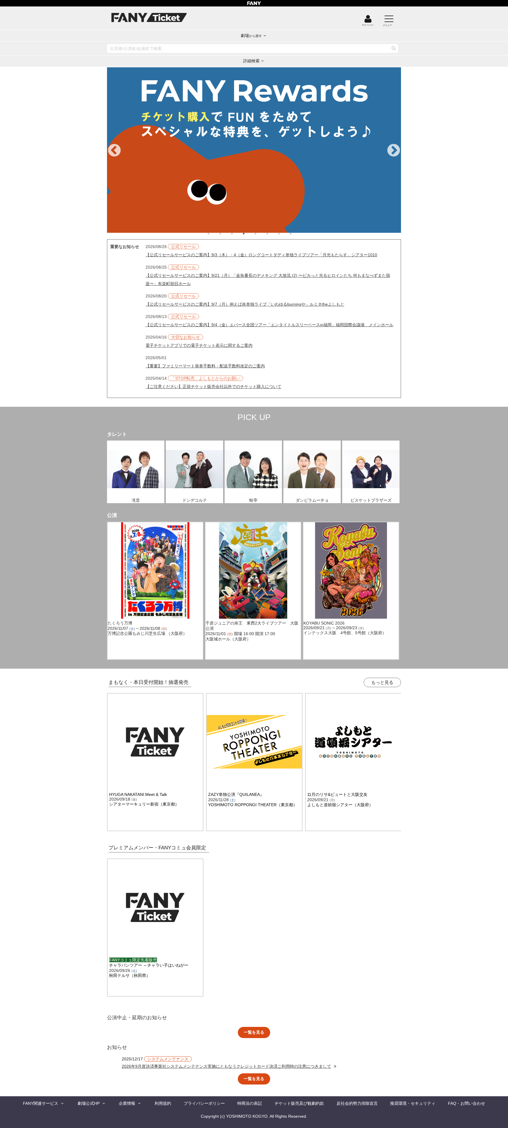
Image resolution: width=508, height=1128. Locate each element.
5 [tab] (261, 233)
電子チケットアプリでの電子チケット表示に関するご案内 (199, 345)
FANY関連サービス (40, 1103)
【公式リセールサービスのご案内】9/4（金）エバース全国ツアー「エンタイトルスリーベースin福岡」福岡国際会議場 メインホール (269, 324)
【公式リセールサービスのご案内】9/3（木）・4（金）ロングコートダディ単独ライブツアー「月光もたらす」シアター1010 (261, 254)
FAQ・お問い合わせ (466, 1103)
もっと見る (382, 682)
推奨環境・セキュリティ (412, 1103)
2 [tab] (226, 233)
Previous (114, 150)
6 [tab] (273, 233)
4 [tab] (249, 233)
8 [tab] (296, 233)
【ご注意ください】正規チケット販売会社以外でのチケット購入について (213, 386)
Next (393, 150)
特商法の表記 (249, 1103)
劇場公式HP (89, 1103)
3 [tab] (237, 233)
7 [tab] (284, 233)
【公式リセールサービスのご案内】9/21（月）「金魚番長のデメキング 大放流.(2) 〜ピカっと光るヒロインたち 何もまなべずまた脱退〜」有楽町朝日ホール (268, 279)
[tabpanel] (254, 150)
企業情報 (127, 1103)
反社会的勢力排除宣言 (357, 1103)
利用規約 (163, 1103)
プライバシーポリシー (204, 1103)
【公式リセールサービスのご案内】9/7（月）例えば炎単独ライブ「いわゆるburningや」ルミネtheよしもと (245, 304)
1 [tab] (214, 233)
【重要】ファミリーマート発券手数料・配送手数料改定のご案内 (205, 366)
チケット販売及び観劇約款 (299, 1103)
